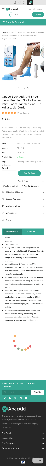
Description (12, 231)
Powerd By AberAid (30, 458)
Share (8, 220)
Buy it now (23, 181)
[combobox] (26, 14)
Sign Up (37, 392)
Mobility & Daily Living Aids (28, 143)
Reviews (31, 231)
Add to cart (29, 173)
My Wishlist (20, 2)
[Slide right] (27, 88)
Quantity (5, 168)
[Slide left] (18, 88)
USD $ (29, 9)
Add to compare (31, 186)
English (39, 9)
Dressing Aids (23, 162)
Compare (24, 2)
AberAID (20, 148)
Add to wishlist (12, 186)
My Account (15, 2)
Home (4, 32)
